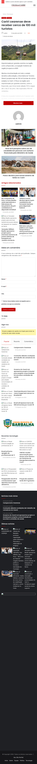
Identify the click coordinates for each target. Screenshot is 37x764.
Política (22, 760)
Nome (3, 279)
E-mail (4, 286)
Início (4, 14)
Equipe (16, 760)
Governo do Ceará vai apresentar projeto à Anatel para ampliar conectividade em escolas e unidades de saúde (24, 373)
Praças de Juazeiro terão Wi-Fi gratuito (27, 480)
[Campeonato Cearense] (6, 350)
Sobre (11, 760)
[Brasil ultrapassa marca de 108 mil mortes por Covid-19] (6, 407)
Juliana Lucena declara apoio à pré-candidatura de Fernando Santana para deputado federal (27, 203)
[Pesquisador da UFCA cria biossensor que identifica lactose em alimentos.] (9, 472)
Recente (17, 341)
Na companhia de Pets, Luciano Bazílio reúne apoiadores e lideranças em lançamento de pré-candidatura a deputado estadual (8, 204)
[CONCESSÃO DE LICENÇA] (6, 531)
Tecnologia (29, 760)
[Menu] (34, 5)
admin (5, 33)
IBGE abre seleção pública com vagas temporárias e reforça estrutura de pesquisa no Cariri (26, 229)
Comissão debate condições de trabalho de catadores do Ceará (24, 358)
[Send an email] (8, 33)
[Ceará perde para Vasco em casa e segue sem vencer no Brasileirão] (6, 395)
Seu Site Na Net (18, 757)
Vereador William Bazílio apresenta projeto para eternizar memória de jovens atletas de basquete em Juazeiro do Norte (9, 234)
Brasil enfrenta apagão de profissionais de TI (8, 453)
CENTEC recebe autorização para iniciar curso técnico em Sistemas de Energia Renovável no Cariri (27, 457)
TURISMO (9, 18)
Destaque (10, 14)
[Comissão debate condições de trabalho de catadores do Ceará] (6, 361)
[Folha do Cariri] (18, 5)
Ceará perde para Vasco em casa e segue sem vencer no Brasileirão (24, 393)
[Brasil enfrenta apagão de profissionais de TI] (9, 444)
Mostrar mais (18, 103)
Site (2, 294)
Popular (6, 341)
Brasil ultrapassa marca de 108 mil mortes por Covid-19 (24, 404)
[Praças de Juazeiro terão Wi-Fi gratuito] (28, 472)
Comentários (28, 341)
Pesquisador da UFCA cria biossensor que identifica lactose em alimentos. (9, 482)
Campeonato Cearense (22, 348)
